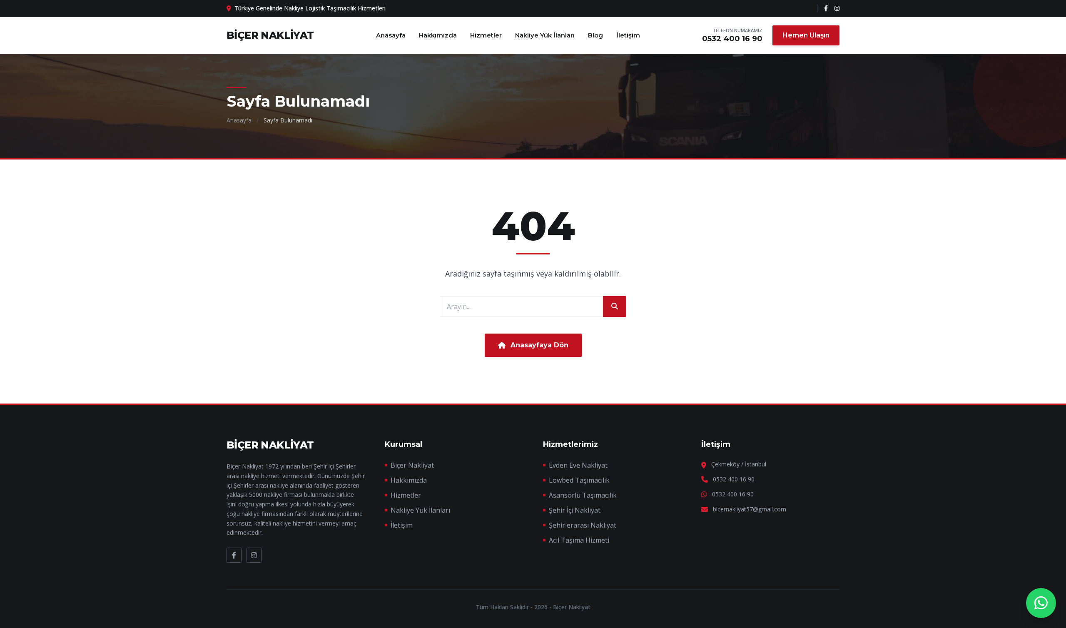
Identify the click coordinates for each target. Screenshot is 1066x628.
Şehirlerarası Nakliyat (582, 525)
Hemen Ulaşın (805, 35)
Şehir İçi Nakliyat (574, 510)
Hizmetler (486, 35)
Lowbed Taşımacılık (579, 480)
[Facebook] (826, 8)
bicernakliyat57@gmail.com (749, 509)
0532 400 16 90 (732, 38)
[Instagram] (836, 8)
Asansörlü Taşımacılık (583, 495)
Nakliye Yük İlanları (545, 35)
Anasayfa (391, 35)
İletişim (628, 35)
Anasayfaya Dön (539, 345)
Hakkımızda (438, 35)
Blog (595, 35)
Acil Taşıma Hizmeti (579, 540)
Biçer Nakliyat (412, 465)
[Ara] (614, 306)
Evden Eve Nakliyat (578, 465)
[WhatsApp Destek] (1041, 603)
